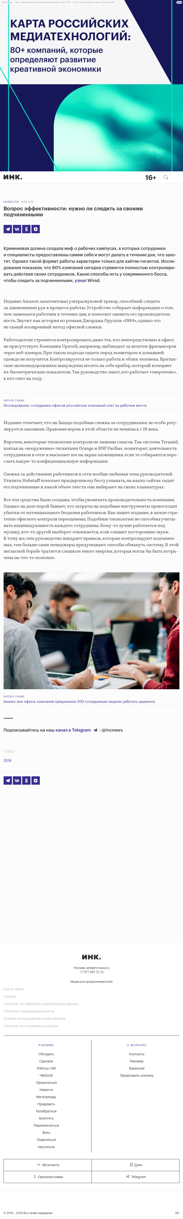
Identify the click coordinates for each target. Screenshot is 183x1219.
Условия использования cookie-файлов (34, 1019)
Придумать (46, 1104)
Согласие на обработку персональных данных (41, 1004)
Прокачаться (46, 1083)
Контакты (136, 1054)
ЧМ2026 (46, 1075)
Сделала (46, 1061)
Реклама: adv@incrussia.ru (91, 967)
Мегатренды (46, 1097)
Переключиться (46, 1125)
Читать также (14, 400)
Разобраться (46, 1111)
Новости (11, 202)
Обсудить (46, 1054)
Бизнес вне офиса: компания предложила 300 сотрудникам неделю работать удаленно (79, 702)
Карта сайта (14, 989)
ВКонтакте (50, 1165)
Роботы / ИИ (46, 1068)
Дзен (138, 1165)
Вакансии (136, 1068)
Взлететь (46, 1118)
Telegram (138, 1177)
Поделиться (46, 1140)
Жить (46, 1133)
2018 (7, 761)
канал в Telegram (73, 730)
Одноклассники (50, 1177)
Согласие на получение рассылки (31, 1026)
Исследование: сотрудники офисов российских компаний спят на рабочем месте (75, 405)
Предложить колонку (136, 1075)
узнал (80, 280)
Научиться (46, 1147)
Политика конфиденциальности (29, 1011)
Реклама (136, 1061)
